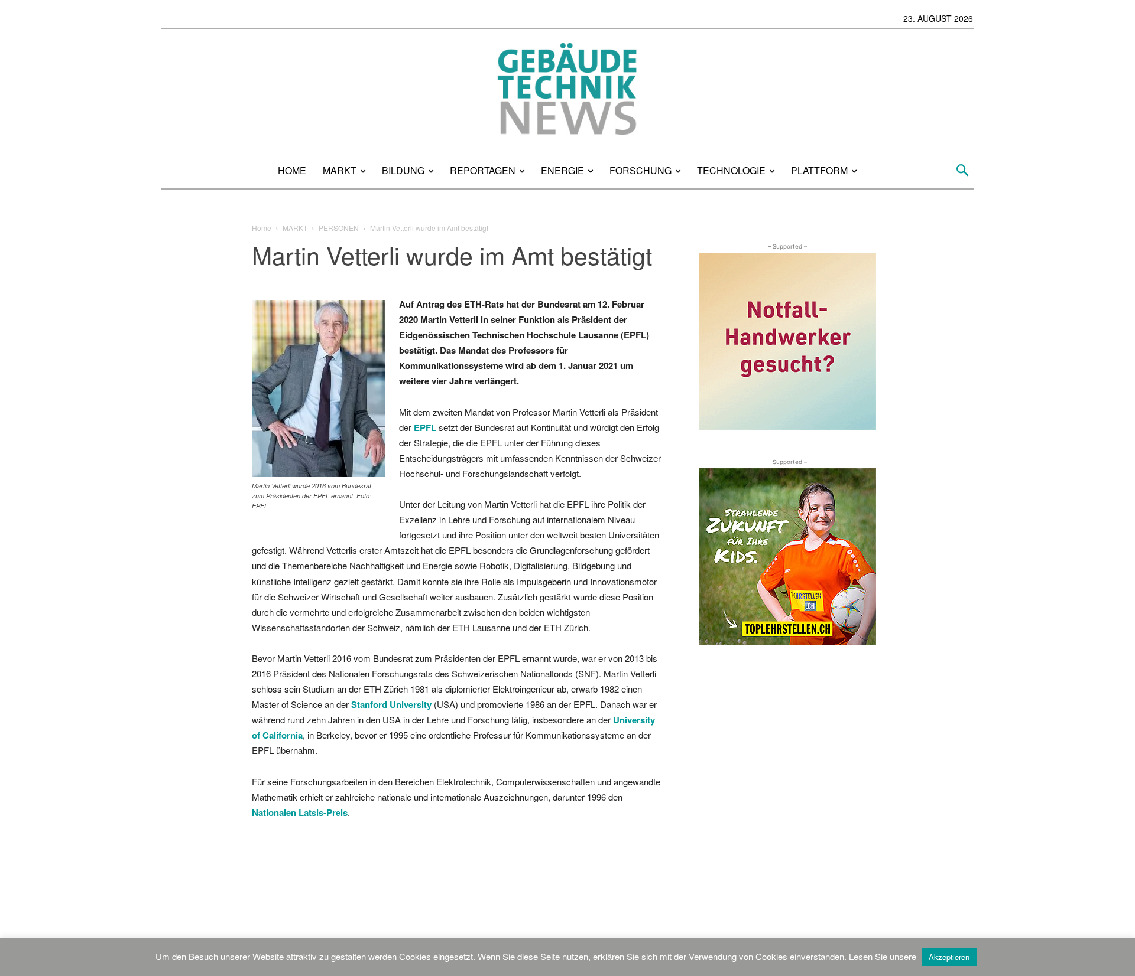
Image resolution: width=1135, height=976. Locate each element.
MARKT (295, 228)
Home (261, 228)
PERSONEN (339, 228)
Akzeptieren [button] (949, 956)
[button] (962, 170)
